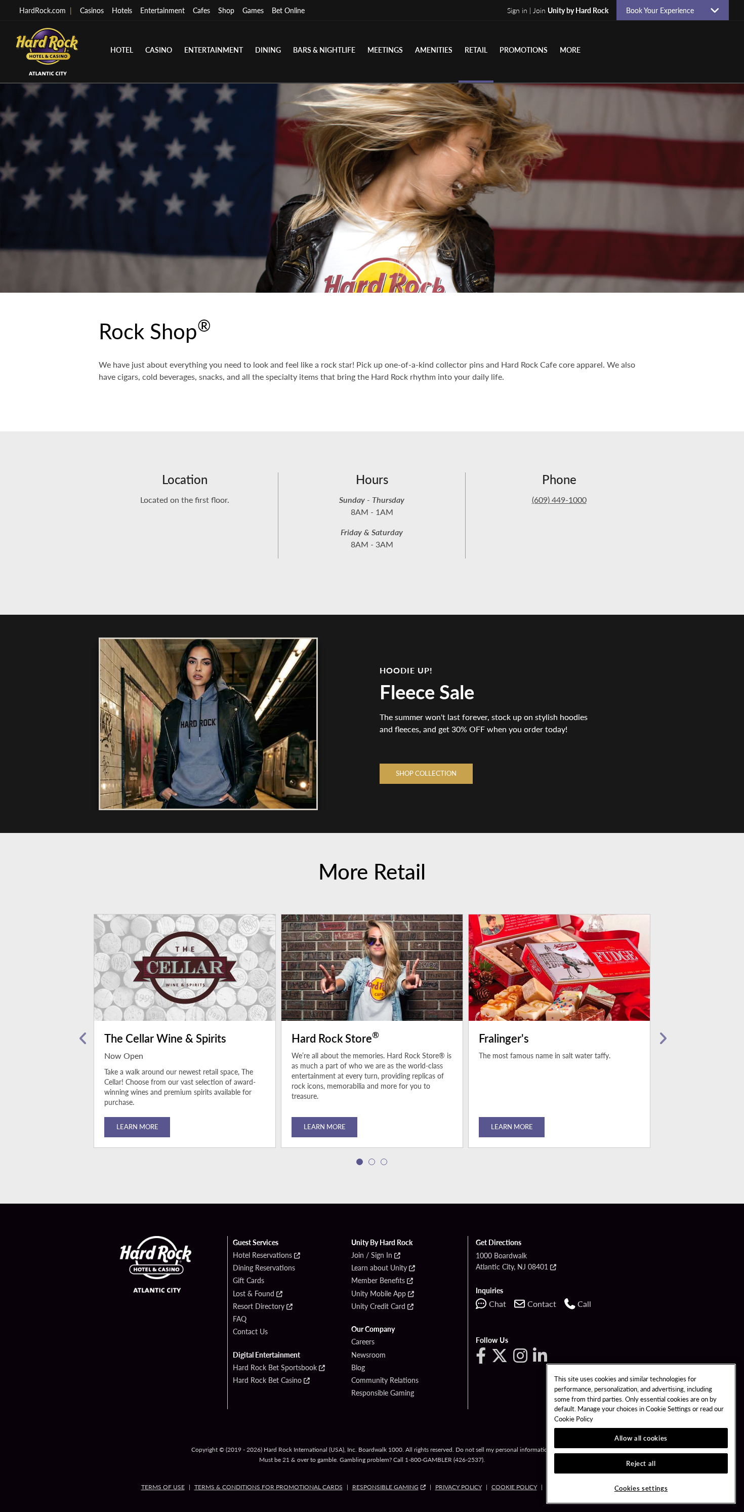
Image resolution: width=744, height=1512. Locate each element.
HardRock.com (45, 10)
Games (253, 10)
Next (662, 1038)
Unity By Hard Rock (381, 1242)
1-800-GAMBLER (428, 1459)
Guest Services (255, 1242)
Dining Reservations (264, 1267)
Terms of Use (163, 1487)
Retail (476, 50)
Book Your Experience (664, 10)
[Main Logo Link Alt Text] (51, 51)
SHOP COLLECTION (426, 773)
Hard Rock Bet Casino (267, 1380)
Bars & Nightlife (324, 50)
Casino (158, 50)
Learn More (137, 1126)
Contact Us (250, 1331)
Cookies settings (641, 1488)
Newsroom (368, 1355)
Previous (82, 1038)
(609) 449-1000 (559, 499)
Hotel (121, 50)
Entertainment (162, 10)
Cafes (201, 10)
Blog (358, 1367)
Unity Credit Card (378, 1306)
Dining (268, 50)
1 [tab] (359, 1162)
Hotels (122, 10)
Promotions (524, 50)
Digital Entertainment (266, 1355)
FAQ (239, 1319)
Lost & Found (253, 1293)
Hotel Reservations (262, 1255)
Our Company (373, 1329)
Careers (363, 1341)
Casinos (92, 10)
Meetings (385, 50)
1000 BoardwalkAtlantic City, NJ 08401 (512, 1260)
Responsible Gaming (382, 1393)
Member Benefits (378, 1280)
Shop (226, 10)
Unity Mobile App (378, 1293)
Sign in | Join (557, 10)
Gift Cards (248, 1280)
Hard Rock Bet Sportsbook (275, 1367)
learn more (325, 1126)
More (570, 50)
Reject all (641, 1463)
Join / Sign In (371, 1255)
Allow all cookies (641, 1438)
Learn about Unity (379, 1267)
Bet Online (288, 10)
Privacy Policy (458, 1487)
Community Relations (385, 1380)
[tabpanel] (184, 1038)
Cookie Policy (514, 1487)
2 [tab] (372, 1162)
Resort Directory (258, 1306)
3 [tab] (384, 1162)
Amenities (433, 50)
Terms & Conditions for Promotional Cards (268, 1487)
